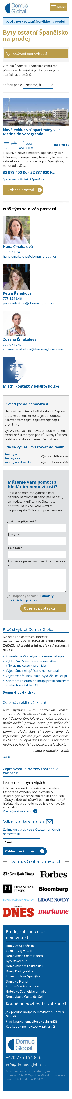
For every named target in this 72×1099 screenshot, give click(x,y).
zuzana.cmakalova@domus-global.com (33, 349)
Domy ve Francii (17, 981)
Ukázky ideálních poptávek (30, 598)
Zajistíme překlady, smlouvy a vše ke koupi (36, 676)
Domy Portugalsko (19, 971)
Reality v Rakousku (17, 462)
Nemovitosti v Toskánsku (24, 966)
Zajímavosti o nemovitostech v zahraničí (30, 771)
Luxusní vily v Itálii (19, 951)
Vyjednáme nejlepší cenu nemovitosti (32, 671)
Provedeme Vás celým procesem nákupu (35, 656)
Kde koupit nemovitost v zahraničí (30, 1026)
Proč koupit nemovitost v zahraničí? (31, 1021)
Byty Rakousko (16, 961)
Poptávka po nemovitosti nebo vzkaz (36, 563)
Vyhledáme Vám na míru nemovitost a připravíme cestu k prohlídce (33, 663)
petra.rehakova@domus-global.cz (28, 303)
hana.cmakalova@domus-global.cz (29, 256)
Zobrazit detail (21, 189)
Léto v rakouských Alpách (24, 782)
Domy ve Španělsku (20, 946)
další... (7, 757)
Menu (61, 7)
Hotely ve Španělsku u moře (26, 991)
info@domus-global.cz (26, 1064)
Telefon (15, 548)
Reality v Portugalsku (13, 456)
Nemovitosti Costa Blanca (24, 956)
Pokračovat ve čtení (17, 811)
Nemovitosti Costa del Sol (24, 996)
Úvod (9, 21)
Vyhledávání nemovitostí (26, 53)
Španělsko (9, 179)
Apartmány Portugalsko (23, 986)
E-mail (14, 535)
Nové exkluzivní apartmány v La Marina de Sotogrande (32, 131)
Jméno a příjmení (22, 521)
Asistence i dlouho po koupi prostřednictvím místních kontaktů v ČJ (37, 683)
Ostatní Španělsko (33, 179)
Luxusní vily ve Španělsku (24, 976)
